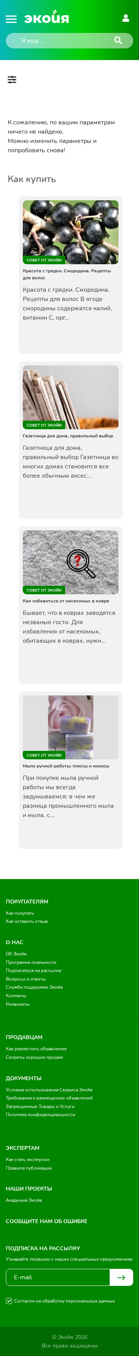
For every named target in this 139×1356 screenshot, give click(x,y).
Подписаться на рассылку (33, 970)
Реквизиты (18, 1004)
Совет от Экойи (44, 260)
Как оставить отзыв (27, 921)
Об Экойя (16, 954)
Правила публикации (29, 1168)
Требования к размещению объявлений (49, 1098)
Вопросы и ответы (26, 979)
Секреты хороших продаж (34, 1057)
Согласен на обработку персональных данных (64, 1301)
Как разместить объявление (36, 1049)
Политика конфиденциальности (40, 1115)
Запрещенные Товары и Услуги (40, 1106)
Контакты (16, 996)
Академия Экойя (24, 1200)
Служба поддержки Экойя (34, 987)
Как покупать (20, 913)
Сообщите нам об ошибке (46, 1221)
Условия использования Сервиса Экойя (49, 1090)
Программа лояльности (31, 962)
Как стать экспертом (27, 1159)
